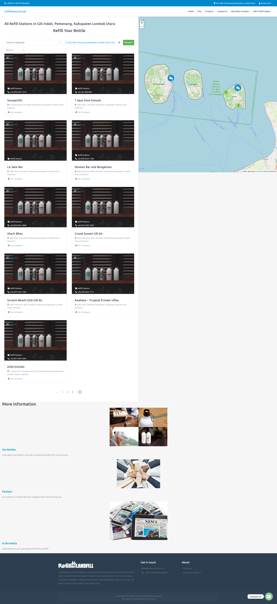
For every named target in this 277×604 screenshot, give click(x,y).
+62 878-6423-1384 (86, 159)
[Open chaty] (269, 596)
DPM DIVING (16, 366)
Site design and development (133, 599)
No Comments (16, 112)
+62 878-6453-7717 (86, 292)
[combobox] (15, 49)
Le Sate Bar (15, 167)
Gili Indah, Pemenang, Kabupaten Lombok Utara (235, 3)
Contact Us (222, 11)
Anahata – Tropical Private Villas (97, 300)
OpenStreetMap (261, 171)
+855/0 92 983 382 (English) (156, 573)
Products (209, 11)
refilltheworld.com (15, 11)
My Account (266, 3)
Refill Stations (16, 88)
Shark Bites (15, 233)
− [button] (142, 26)
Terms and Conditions (192, 573)
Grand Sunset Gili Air (89, 233)
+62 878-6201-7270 (18, 92)
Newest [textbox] (9, 50)
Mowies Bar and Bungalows (93, 167)
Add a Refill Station (262, 11)
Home (191, 11)
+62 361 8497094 (85, 92)
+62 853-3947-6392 (18, 359)
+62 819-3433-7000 (86, 225)
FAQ (199, 11)
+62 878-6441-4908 (18, 225)
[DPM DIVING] (171, 78)
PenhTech (152, 599)
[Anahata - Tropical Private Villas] (238, 88)
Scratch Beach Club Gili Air (25, 300)
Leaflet (244, 171)
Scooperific (14, 100)
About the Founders (240, 11)
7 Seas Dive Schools (88, 100)
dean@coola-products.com (153, 568)
